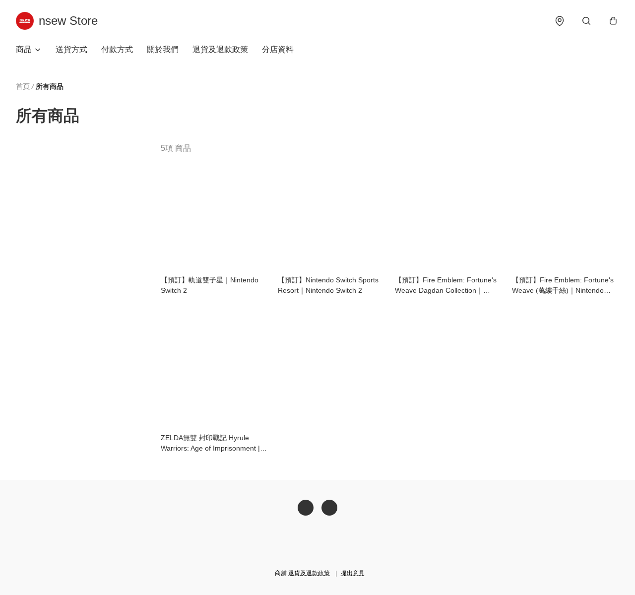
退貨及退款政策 (220, 49)
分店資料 (278, 49)
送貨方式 (71, 49)
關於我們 (163, 49)
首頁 (23, 86)
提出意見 (353, 573)
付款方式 (117, 49)
